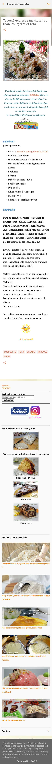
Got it (34, 761)
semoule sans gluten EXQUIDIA (32, 151)
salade (31, 351)
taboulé (42, 351)
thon (7, 356)
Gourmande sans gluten (18, 4)
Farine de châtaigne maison (13, 720)
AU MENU (6, 388)
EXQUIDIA (34, 95)
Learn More (22, 761)
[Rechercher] (48, 4)
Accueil (5, 386)
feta (21, 351)
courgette (10, 351)
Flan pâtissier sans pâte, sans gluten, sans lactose (22, 628)
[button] (4, 30)
